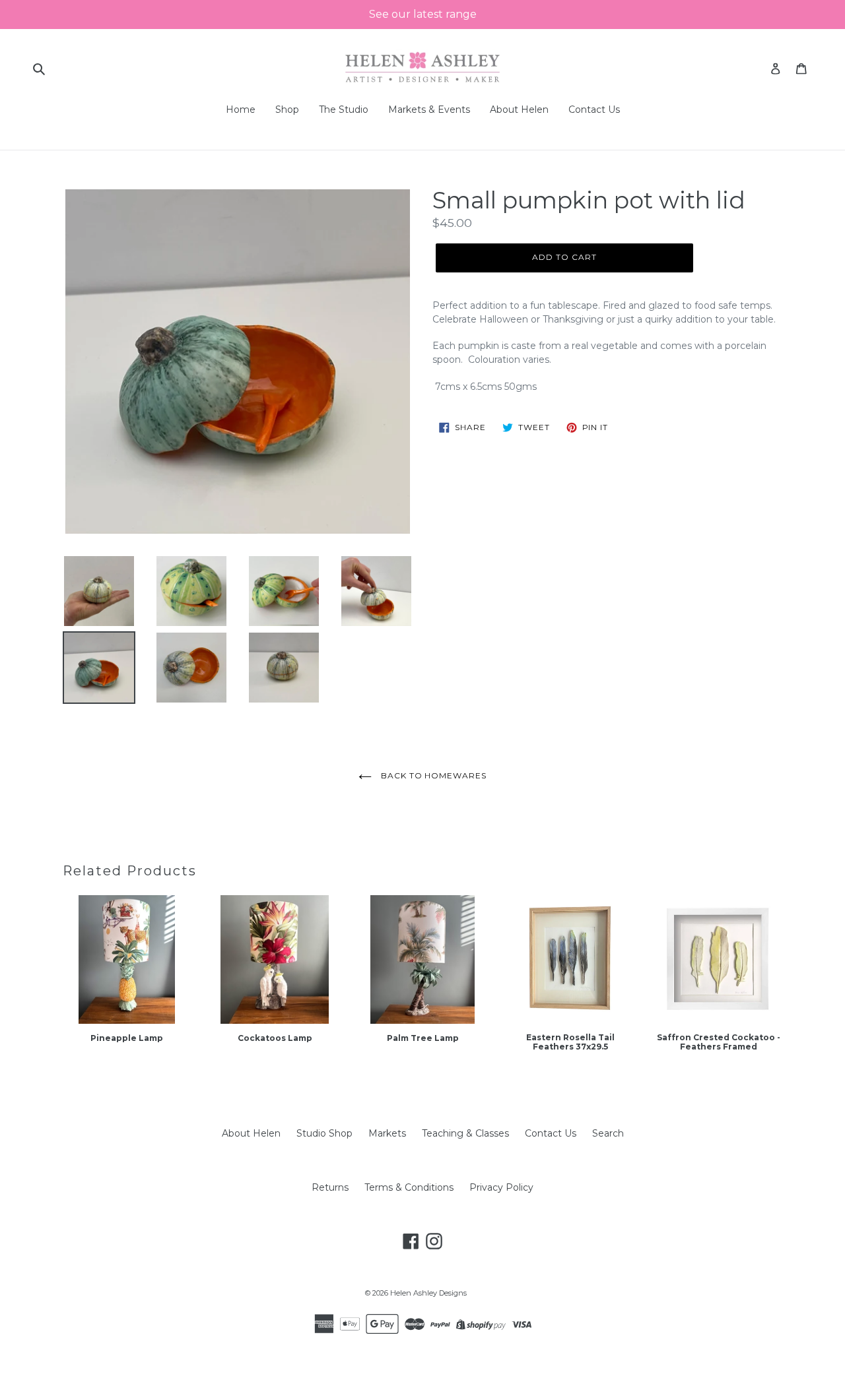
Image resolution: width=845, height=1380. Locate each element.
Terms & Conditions (409, 1187)
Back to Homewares (432, 775)
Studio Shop (324, 1133)
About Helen (251, 1133)
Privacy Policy (501, 1187)
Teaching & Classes (465, 1133)
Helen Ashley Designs (428, 1293)
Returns (330, 1187)
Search (608, 1133)
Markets (387, 1133)
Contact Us (550, 1133)
